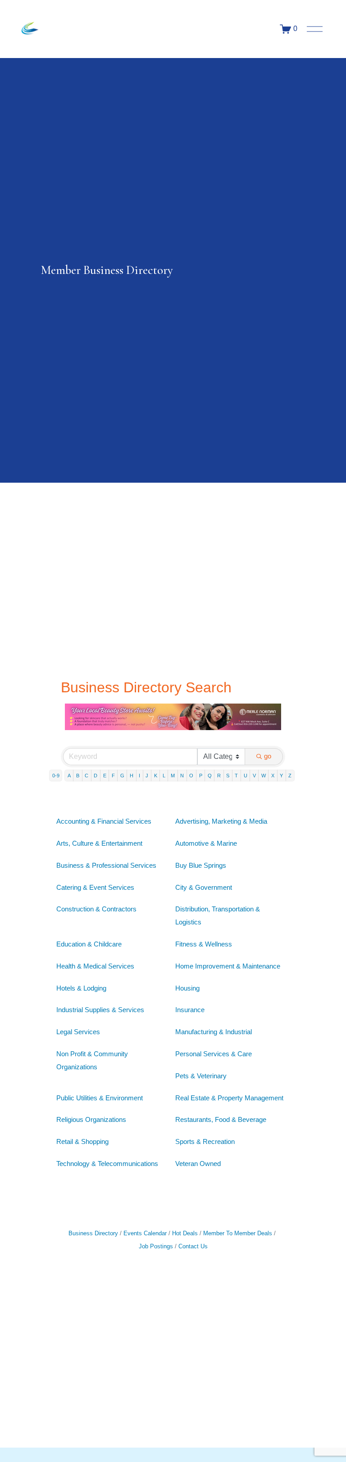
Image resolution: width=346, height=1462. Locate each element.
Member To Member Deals (237, 1233)
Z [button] (289, 775)
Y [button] (281, 775)
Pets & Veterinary (201, 1076)
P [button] (200, 775)
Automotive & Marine (206, 843)
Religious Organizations (91, 1119)
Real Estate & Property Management (229, 1098)
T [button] (236, 775)
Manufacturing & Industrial (213, 1032)
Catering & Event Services (95, 887)
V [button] (254, 775)
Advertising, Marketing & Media (221, 821)
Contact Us (193, 1246)
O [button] (191, 775)
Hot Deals (185, 1233)
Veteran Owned (198, 1163)
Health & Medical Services (95, 966)
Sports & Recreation (205, 1141)
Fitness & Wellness (203, 944)
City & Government (203, 887)
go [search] (267, 756)
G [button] (122, 775)
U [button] (245, 775)
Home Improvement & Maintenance (227, 966)
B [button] (77, 775)
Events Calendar (145, 1233)
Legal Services (78, 1032)
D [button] (95, 775)
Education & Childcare (89, 944)
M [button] (173, 775)
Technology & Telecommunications (107, 1163)
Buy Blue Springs (200, 865)
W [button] (263, 775)
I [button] (139, 775)
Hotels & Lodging (81, 988)
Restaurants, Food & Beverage (220, 1119)
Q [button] (210, 775)
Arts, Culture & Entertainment (99, 843)
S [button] (227, 775)
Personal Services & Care (213, 1054)
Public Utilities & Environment (99, 1098)
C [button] (86, 775)
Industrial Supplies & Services (100, 1010)
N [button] (182, 775)
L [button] (164, 775)
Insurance (190, 1010)
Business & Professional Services (106, 865)
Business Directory (93, 1233)
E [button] (104, 775)
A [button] (69, 775)
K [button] (155, 775)
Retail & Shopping (82, 1141)
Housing (187, 988)
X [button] (272, 775)
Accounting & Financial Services (103, 821)
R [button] (219, 775)
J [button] (147, 775)
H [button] (131, 775)
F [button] (113, 775)
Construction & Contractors (96, 909)
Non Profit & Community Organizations (92, 1060)
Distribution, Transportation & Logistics (217, 915)
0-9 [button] (55, 775)
